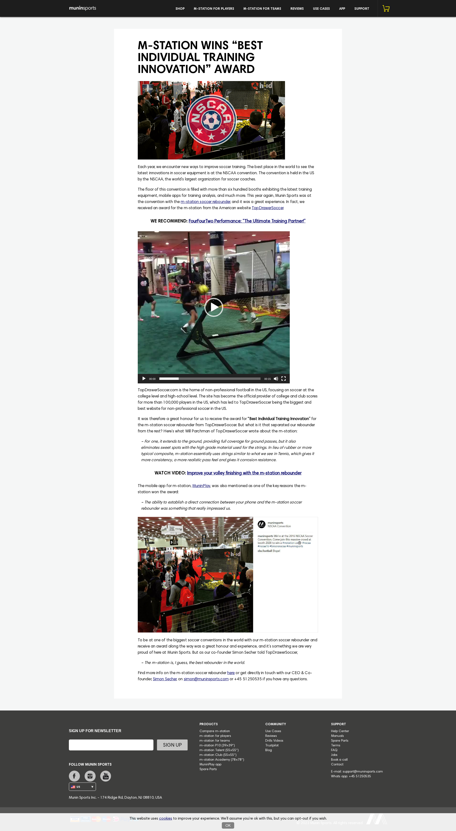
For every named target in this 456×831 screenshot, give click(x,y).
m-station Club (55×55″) (218, 755)
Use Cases (321, 9)
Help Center (340, 731)
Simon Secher (164, 679)
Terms (335, 745)
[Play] (144, 378)
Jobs (334, 755)
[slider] (210, 378)
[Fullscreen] (283, 378)
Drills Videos (274, 741)
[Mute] (276, 378)
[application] (214, 307)
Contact (337, 764)
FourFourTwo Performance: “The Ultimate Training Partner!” (247, 221)
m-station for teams (262, 9)
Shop (180, 9)
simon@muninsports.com (206, 679)
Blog (268, 750)
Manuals (337, 736)
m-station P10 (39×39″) (217, 745)
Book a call (339, 760)
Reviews (297, 9)
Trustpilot (272, 745)
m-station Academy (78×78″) (222, 760)
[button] (213, 307)
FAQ (334, 750)
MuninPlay (201, 486)
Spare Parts (208, 769)
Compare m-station (215, 731)
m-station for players (214, 9)
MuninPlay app (210, 764)
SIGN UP (172, 745)
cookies (165, 819)
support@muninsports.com (363, 771)
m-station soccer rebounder (205, 202)
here (231, 673)
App (342, 9)
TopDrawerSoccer (267, 208)
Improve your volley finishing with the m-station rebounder (244, 473)
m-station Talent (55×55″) (219, 750)
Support (361, 9)
